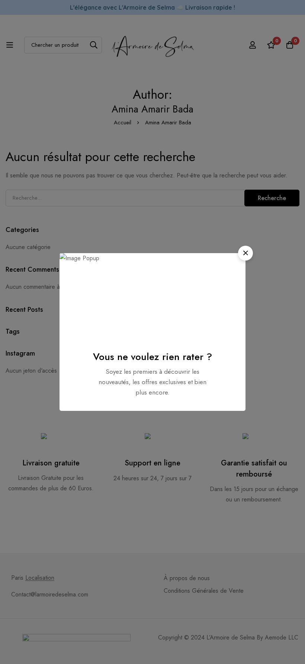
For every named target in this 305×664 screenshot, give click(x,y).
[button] (245, 253)
